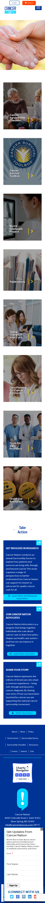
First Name (12, 864)
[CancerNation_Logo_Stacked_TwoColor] (18, 10)
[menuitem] (14, 3)
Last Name (12, 874)
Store (14, 3)
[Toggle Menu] (38, 7)
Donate (30, 3)
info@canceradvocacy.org (19, 825)
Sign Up (13, 885)
